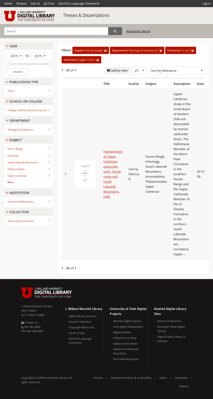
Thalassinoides (16, 169)
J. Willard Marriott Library (36, 306)
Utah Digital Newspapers (128, 327)
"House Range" (89, 50)
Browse (21, 3)
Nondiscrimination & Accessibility (131, 378)
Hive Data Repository (126, 359)
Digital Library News (125, 343)
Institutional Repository (20, 201)
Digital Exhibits (122, 332)
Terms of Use (77, 333)
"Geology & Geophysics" (136, 50)
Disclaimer (181, 378)
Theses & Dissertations (86, 15)
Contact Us (31, 322)
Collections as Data (124, 338)
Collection (19, 212)
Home (8, 3)
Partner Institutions (169, 321)
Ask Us (35, 3)
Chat (50, 3)
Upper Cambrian (17, 175)
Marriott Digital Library (127, 321)
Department (20, 120)
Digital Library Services (82, 316)
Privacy (98, 378)
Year (13, 46)
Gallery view (119, 70)
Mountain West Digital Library (171, 329)
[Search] (115, 31)
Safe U (163, 378)
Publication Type (24, 82)
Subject (16, 140)
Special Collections (80, 321)
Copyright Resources (81, 327)
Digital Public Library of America (171, 339)
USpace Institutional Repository (125, 351)
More (10, 182)
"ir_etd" (179, 50)
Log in (207, 3)
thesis (10, 91)
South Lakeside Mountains (22, 162)
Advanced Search (138, 31)
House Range (15, 149)
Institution (19, 193)
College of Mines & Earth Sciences (27, 110)
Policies (183, 386)
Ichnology (13, 155)
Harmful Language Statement (78, 3)
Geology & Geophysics (20, 129)
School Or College (26, 101)
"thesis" (80, 59)
